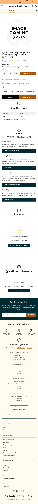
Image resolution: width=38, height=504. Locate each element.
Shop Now (12, 12)
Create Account (7, 430)
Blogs (4, 447)
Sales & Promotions (8, 439)
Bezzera (5, 60)
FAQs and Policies (8, 475)
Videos (5, 450)
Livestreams (6, 483)
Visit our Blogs (8, 199)
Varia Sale (12, 10)
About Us (5, 465)
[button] (2, 6)
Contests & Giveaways (9, 455)
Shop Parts (7, 167)
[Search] (33, 6)
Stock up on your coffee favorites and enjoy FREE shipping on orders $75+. (19, 2)
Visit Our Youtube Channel (12, 184)
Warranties (6, 442)
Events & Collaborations (9, 473)
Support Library (15, 383)
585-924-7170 (21, 348)
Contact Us (6, 468)
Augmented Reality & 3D (9, 453)
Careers (5, 470)
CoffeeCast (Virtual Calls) (10, 481)
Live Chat (29, 348)
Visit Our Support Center (11, 150)
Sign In (5, 427)
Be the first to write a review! (19, 245)
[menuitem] (19, 427)
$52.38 (10, 97)
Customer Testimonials (9, 478)
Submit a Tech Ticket (26, 383)
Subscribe (6, 486)
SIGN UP (31, 315)
